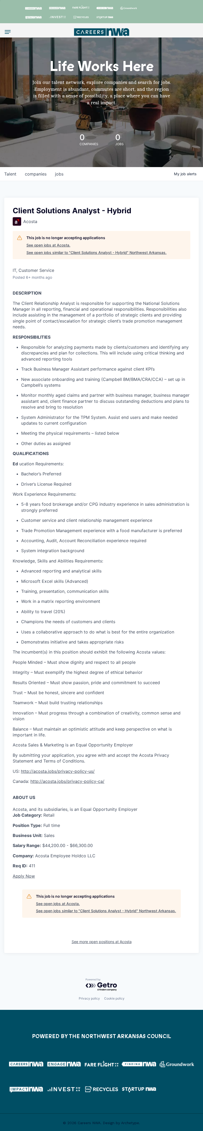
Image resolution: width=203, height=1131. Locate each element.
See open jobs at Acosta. (48, 245)
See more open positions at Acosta (102, 941)
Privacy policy (89, 998)
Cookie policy (114, 998)
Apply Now (24, 876)
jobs (59, 174)
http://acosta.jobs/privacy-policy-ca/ (67, 781)
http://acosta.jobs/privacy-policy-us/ (58, 771)
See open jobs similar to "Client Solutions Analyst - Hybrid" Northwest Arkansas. (96, 252)
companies (36, 174)
